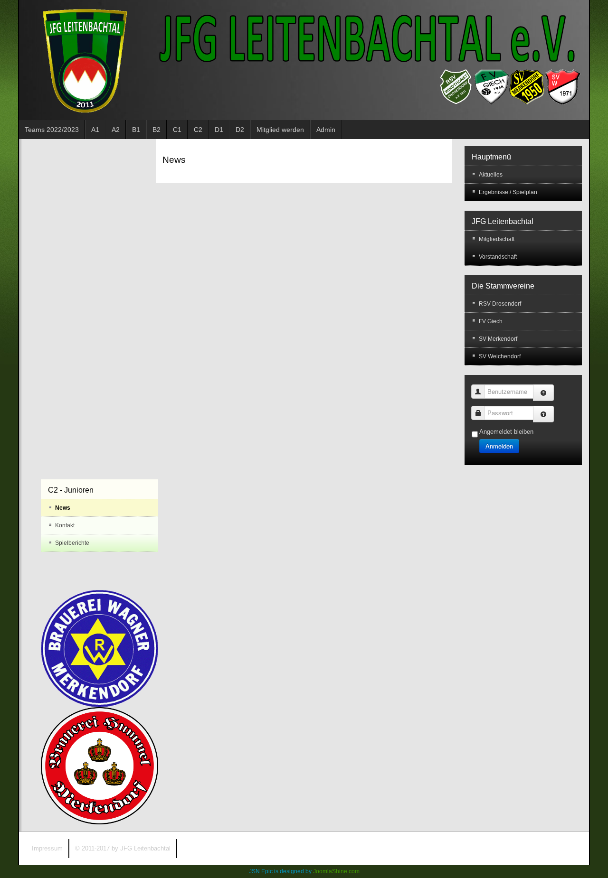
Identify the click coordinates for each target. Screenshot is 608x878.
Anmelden (499, 445)
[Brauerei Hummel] (99, 765)
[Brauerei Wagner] (99, 648)
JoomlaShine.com (336, 871)
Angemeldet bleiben (506, 431)
